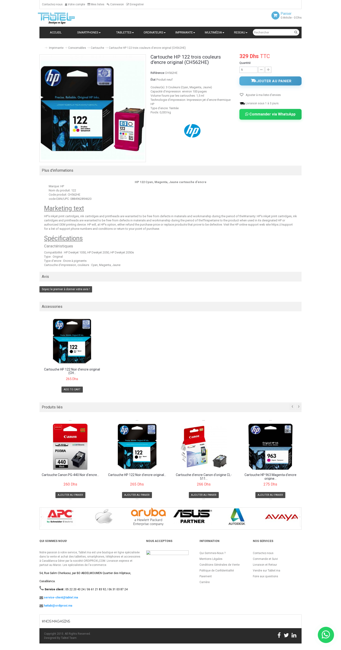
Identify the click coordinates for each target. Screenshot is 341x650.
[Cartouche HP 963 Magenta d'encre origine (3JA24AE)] (270, 447)
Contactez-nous (52, 4)
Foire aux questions (265, 576)
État (153, 79)
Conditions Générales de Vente (219, 564)
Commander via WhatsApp (272, 114)
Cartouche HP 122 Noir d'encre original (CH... (72, 371)
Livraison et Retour (265, 564)
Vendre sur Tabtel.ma (266, 570)
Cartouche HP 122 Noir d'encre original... (137, 475)
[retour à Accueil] (41, 46)
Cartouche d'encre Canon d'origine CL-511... (204, 476)
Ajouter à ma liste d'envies (263, 95)
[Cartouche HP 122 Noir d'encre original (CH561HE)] (72, 341)
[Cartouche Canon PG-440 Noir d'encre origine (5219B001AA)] (70, 447)
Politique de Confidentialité (216, 570)
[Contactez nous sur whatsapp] (326, 635)
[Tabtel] (62, 17)
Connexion (116, 4)
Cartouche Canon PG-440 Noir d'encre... (70, 475)
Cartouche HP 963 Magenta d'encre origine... (270, 476)
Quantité (245, 63)
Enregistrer (136, 4)
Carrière (204, 582)
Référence (157, 73)
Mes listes (97, 4)
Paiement (205, 576)
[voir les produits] (59, 518)
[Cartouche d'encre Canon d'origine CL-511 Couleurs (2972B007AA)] (204, 447)
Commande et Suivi (265, 559)
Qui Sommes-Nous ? (212, 553)
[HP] (192, 130)
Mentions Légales (210, 559)
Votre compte (76, 4)
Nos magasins (57, 621)
